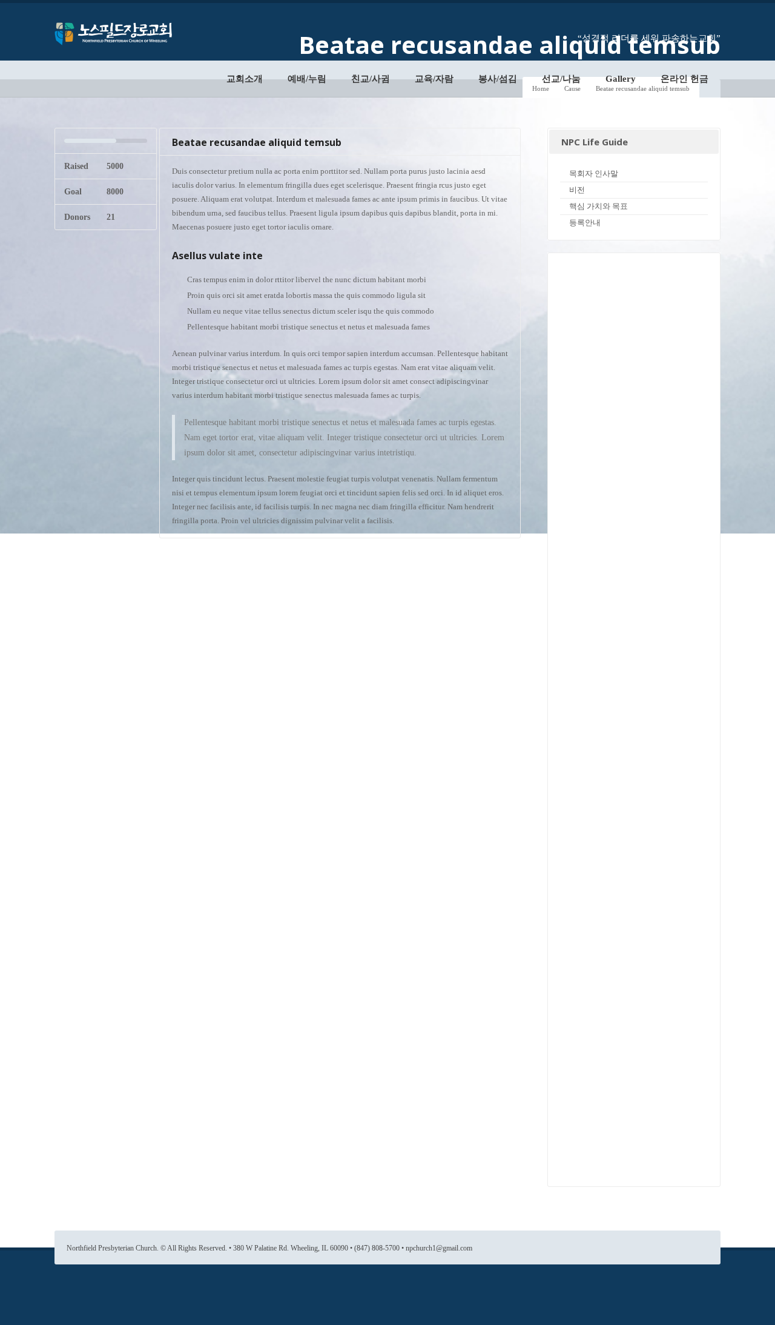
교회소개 (244, 79)
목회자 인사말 (593, 173)
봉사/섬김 (497, 79)
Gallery (620, 79)
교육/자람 (434, 79)
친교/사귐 (370, 79)
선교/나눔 (561, 79)
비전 (577, 189)
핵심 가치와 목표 (598, 206)
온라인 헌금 (684, 79)
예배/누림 (307, 79)
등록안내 (585, 222)
